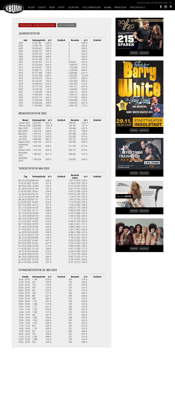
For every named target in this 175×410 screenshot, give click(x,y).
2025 (21, 103)
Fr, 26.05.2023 (25, 248)
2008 (21, 56)
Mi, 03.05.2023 (25, 186)
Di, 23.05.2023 (25, 240)
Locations (73, 7)
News (52, 7)
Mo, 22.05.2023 (25, 237)
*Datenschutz (137, 7)
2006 (21, 51)
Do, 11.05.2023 (25, 207)
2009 (21, 59)
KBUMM (107, 7)
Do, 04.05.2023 (25, 188)
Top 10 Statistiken (67, 25)
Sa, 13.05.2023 (25, 213)
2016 (21, 78)
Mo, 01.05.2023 (25, 180)
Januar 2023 (24, 123)
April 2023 (23, 131)
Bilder (31, 7)
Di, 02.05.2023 (25, 183)
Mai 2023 (23, 133)
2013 (21, 70)
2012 (21, 67)
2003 (21, 43)
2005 (21, 48)
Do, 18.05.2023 (25, 226)
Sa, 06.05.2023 (25, 194)
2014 (21, 73)
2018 (21, 84)
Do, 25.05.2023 (25, 246)
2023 (21, 97)
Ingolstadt (144, 53)
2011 (21, 64)
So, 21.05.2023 (25, 235)
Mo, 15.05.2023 (25, 218)
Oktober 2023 (24, 150)
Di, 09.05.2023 (25, 202)
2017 (21, 81)
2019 (21, 86)
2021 (21, 92)
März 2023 (23, 128)
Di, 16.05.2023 (25, 221)
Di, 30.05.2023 (25, 259)
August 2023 (24, 142)
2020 (21, 89)
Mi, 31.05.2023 (25, 262)
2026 (21, 105)
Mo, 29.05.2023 (25, 256)
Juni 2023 (23, 136)
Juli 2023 (23, 139)
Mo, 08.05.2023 (25, 199)
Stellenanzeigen (91, 7)
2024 (21, 100)
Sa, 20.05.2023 (25, 232)
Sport (61, 7)
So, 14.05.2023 (25, 216)
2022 (21, 94)
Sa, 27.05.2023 (25, 251)
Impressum (120, 7)
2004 (21, 45)
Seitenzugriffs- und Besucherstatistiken (37, 25)
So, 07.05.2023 (25, 197)
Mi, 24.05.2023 (25, 243)
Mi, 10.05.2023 (25, 205)
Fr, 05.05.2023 (25, 191)
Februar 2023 (24, 125)
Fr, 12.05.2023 (25, 210)
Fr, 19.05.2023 (25, 229)
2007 (21, 54)
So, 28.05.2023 (25, 254)
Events (42, 7)
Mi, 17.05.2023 (25, 224)
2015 (21, 75)
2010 (21, 62)
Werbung (134, 53)
